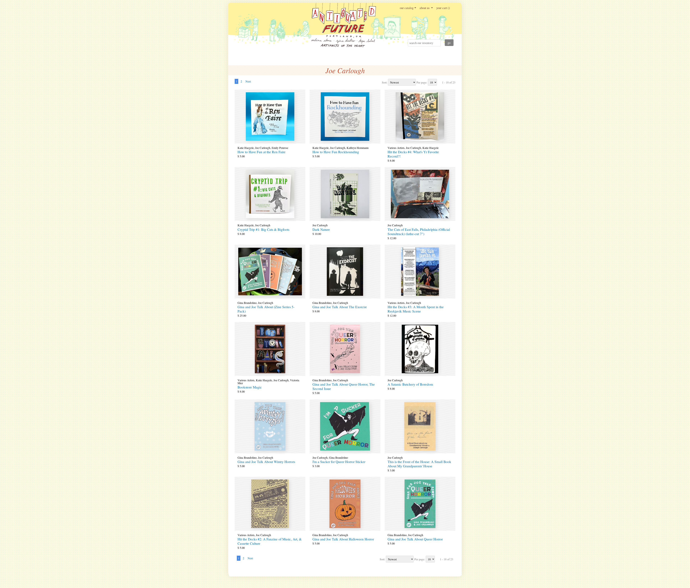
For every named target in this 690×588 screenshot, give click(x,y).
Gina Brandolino (247, 303)
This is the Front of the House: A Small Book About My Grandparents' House (419, 463)
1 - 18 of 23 (448, 82)
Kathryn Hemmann (358, 148)
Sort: (384, 82)
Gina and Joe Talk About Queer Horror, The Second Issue (343, 386)
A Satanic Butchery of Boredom (410, 384)
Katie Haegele (246, 148)
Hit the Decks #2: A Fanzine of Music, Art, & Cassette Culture (270, 541)
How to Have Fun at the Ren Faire (262, 152)
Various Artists (396, 148)
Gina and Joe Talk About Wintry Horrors (266, 461)
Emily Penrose (280, 148)
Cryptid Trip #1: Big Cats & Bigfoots (263, 229)
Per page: (422, 82)
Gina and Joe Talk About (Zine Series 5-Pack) (266, 309)
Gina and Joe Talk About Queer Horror (415, 539)
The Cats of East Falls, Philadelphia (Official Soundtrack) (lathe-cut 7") (419, 231)
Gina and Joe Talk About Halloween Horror (343, 539)
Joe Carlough (262, 148)
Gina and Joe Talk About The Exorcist (339, 307)
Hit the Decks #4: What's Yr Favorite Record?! (413, 154)
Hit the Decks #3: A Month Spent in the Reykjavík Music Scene (416, 309)
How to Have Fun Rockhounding (335, 152)
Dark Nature (321, 229)
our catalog (406, 8)
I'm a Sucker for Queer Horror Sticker (338, 461)
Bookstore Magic (250, 387)
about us (425, 8)
